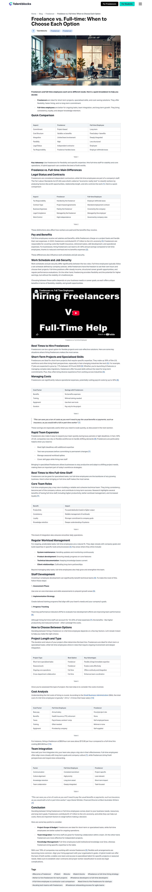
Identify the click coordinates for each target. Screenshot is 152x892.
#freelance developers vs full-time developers (89, 878)
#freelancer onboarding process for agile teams (85, 885)
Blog (41, 14)
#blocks (67, 874)
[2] (87, 249)
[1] (104, 184)
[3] (103, 241)
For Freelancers (109, 4)
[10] (92, 698)
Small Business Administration (96, 695)
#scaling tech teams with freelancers (47, 885)
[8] (118, 380)
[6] (82, 366)
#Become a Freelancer (42, 874)
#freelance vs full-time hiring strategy (103, 874)
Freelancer (50, 14)
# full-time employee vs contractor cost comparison (54, 881)
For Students (127, 4)
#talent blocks (79, 874)
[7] (79, 422)
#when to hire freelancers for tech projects (50, 878)
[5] (108, 363)
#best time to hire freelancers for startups (95, 881)
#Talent (57, 874)
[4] (70, 547)
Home (33, 14)
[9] (95, 578)
